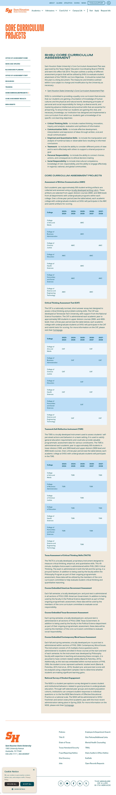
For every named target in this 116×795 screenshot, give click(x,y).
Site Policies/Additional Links (96, 737)
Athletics (68, 3)
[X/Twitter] (86, 783)
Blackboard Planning (14, 70)
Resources (9, 81)
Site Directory (64, 758)
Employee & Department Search (98, 732)
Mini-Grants (10, 104)
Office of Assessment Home (16, 58)
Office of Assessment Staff (16, 75)
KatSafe (88, 758)
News (83, 3)
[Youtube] (67, 783)
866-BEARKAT (24, 754)
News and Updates (13, 64)
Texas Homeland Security (69, 748)
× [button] (34, 770)
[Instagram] (61, 783)
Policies (62, 732)
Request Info (106, 10)
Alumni (59, 3)
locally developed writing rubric (85, 190)
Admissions (49, 10)
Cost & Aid (63, 10)
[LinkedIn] (80, 783)
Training (9, 87)
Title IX (61, 737)
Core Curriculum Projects (16, 93)
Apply (97, 10)
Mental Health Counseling (95, 742)
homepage (57, 330)
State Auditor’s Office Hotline (96, 753)
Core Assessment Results (15, 98)
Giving (77, 3)
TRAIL (87, 748)
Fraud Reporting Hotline (68, 753)
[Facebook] (73, 783)
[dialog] (19, 780)
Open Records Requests (94, 763)
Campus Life (77, 10)
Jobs (60, 763)
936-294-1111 (11, 754)
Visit (91, 10)
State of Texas (64, 742)
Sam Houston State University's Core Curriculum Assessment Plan (75, 90)
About (52, 3)
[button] (19, 789)
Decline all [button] (11, 784)
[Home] (17, 10)
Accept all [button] (27, 784)
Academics (36, 10)
